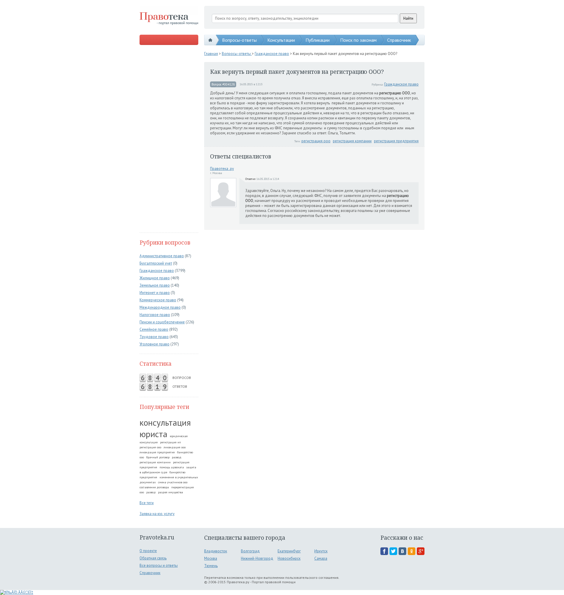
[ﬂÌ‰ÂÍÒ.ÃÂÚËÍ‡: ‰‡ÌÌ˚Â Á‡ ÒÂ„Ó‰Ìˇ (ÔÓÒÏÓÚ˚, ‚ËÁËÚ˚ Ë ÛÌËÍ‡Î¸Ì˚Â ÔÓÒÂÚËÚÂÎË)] (16, 592)
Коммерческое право (158, 300)
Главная (211, 53)
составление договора (154, 487)
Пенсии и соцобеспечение (162, 322)
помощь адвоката (172, 467)
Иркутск (321, 551)
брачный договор (157, 457)
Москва (210, 558)
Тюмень (211, 565)
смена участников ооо (172, 482)
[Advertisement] (169, 139)
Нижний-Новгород (257, 558)
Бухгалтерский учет (156, 263)
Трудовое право (154, 336)
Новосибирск (289, 558)
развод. (177, 457)
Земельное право (155, 285)
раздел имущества (170, 492)
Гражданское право (157, 270)
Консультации (281, 40)
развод (151, 492)
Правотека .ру (222, 168)
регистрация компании (155, 462)
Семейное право (154, 329)
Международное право (160, 307)
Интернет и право (155, 292)
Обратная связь (153, 558)
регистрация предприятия (396, 140)
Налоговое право (155, 314)
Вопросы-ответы (239, 40)
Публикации (318, 40)
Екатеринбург (289, 551)
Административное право (162, 255)
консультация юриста (165, 428)
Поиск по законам (358, 40)
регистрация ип (170, 442)
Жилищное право (155, 277)
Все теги (147, 502)
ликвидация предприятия (157, 452)
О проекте (148, 550)
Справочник (399, 40)
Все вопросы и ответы (159, 565)
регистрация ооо (150, 447)
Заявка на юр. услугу (157, 513)
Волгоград (250, 551)
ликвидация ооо (175, 447)
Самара (320, 558)
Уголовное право (154, 344)
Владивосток (215, 551)
